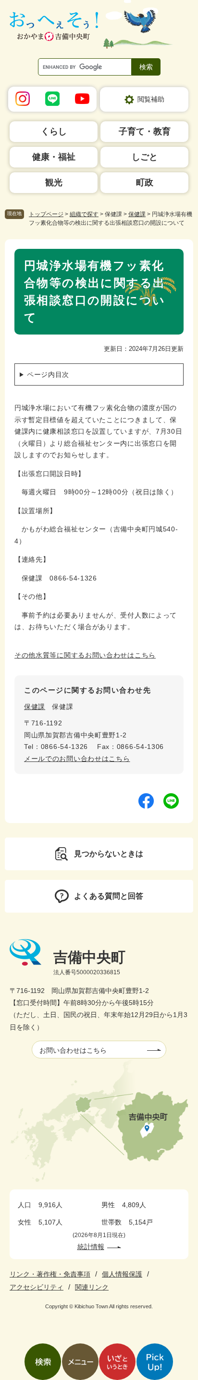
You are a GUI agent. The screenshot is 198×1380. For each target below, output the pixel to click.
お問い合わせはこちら (73, 1050)
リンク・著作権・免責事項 (50, 1274)
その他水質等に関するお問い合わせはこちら (85, 655)
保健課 (137, 214)
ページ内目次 (48, 374)
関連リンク (92, 1287)
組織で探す (84, 214)
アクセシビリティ (36, 1287)
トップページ (46, 214)
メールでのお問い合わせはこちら (77, 758)
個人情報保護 (122, 1274)
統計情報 (90, 1247)
